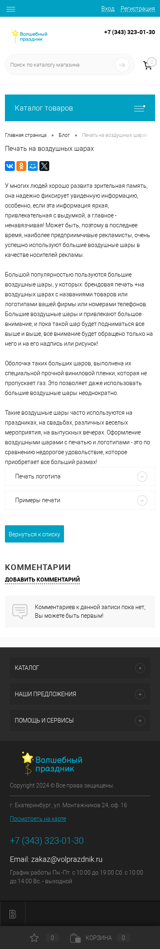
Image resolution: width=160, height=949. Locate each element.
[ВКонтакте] (10, 166)
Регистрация (138, 8)
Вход (107, 8)
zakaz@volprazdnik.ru (67, 859)
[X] (44, 166)
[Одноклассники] (21, 166)
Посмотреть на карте (38, 818)
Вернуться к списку (34, 534)
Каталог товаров (44, 108)
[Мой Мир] (33, 166)
